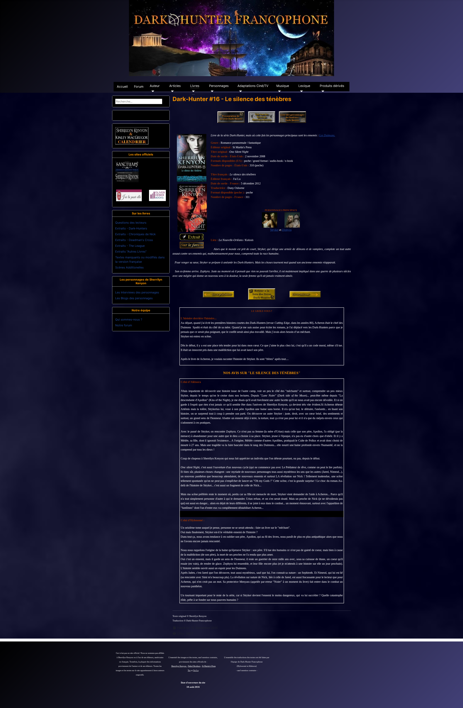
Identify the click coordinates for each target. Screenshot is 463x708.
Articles (175, 86)
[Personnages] (211, 91)
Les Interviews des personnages (137, 292)
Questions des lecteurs (130, 222)
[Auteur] (152, 91)
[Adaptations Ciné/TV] (239, 91)
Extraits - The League (130, 246)
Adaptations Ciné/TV (252, 86)
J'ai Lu (196, 670)
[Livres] (192, 91)
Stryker (274, 229)
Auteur (155, 86)
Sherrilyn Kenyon (179, 666)
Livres (194, 86)
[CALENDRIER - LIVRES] (131, 135)
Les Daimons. (327, 135)
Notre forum (123, 325)
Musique (282, 86)
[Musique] (278, 91)
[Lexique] (300, 91)
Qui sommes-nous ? (128, 319)
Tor (189, 670)
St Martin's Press (209, 666)
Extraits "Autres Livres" (130, 251)
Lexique (304, 86)
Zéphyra (287, 229)
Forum (138, 86)
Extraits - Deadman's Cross (134, 240)
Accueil (122, 86)
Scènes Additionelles (129, 267)
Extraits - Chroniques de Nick (135, 234)
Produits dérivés (332, 86)
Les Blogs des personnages (134, 298)
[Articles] (171, 91)
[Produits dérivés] (322, 91)
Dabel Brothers (194, 666)
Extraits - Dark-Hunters (131, 228)
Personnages (219, 86)
